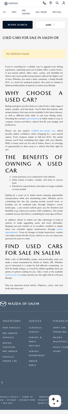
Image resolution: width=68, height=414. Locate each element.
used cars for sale (13, 275)
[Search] (57, 3)
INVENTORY (12, 321)
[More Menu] (4, 12)
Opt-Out (8, 403)
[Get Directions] (51, 3)
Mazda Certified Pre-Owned (10, 347)
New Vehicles (12, 328)
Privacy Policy (9, 397)
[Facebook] (2, 383)
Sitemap (11, 400)
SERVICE (35, 321)
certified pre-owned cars (43, 131)
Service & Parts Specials (35, 341)
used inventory (32, 118)
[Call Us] (44, 3)
